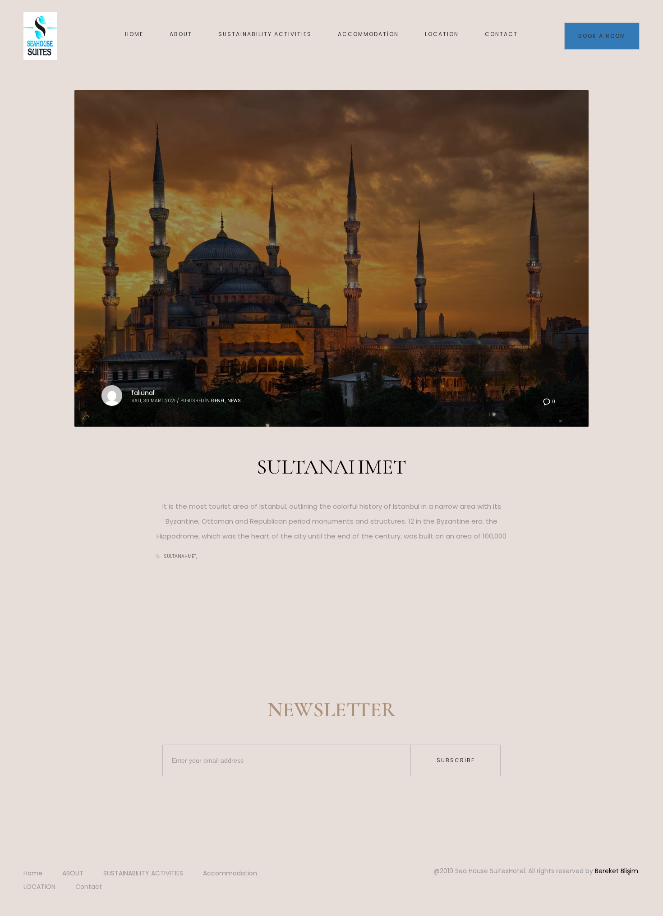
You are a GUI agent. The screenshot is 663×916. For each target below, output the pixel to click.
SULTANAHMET (331, 466)
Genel (218, 400)
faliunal (142, 392)
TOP (625, 878)
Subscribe (456, 760)
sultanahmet (180, 556)
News (234, 400)
